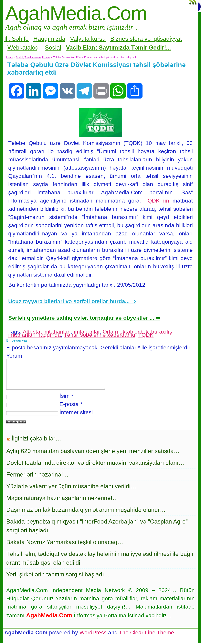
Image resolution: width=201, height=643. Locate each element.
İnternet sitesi (76, 412)
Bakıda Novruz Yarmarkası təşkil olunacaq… (64, 542)
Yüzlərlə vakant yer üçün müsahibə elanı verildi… (71, 486)
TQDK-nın (156, 201)
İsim (64, 396)
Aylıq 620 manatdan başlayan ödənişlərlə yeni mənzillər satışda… (93, 451)
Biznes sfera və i (132, 38)
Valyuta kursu (88, 38)
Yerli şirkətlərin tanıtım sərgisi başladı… (58, 574)
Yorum (14, 356)
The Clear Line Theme (146, 632)
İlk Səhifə (16, 38)
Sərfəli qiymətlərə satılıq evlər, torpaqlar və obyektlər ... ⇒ (84, 318)
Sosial (53, 47)
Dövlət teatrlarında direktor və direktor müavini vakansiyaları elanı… (95, 462)
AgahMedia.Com (76, 13)
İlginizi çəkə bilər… (36, 438)
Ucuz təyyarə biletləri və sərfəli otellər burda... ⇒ (72, 301)
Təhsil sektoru (33, 57)
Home (9, 57)
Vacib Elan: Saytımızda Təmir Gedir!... (118, 47)
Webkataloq (23, 47)
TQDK (145, 335)
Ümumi (46, 57)
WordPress (93, 632)
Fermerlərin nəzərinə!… (37, 474)
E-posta (69, 404)
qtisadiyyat (168, 38)
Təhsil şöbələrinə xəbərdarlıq (99, 335)
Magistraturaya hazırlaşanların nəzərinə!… (62, 498)
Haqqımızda (49, 38)
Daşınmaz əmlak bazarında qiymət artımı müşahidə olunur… (86, 509)
